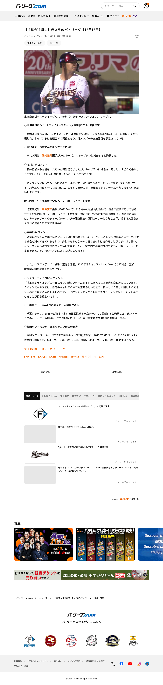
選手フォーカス (34, 43)
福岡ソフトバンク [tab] (107, 396)
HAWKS (75, 356)
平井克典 (47, 209)
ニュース (54, 43)
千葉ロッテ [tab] (89, 396)
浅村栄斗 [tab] (123, 396)
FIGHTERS (29, 356)
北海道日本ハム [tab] (49, 396)
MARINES (64, 356)
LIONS (52, 356)
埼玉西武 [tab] (76, 396)
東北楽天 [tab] (64, 396)
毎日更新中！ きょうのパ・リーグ (44, 349)
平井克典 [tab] (135, 396)
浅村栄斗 (47, 155)
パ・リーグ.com (24, 598)
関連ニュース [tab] (32, 396)
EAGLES (42, 356)
